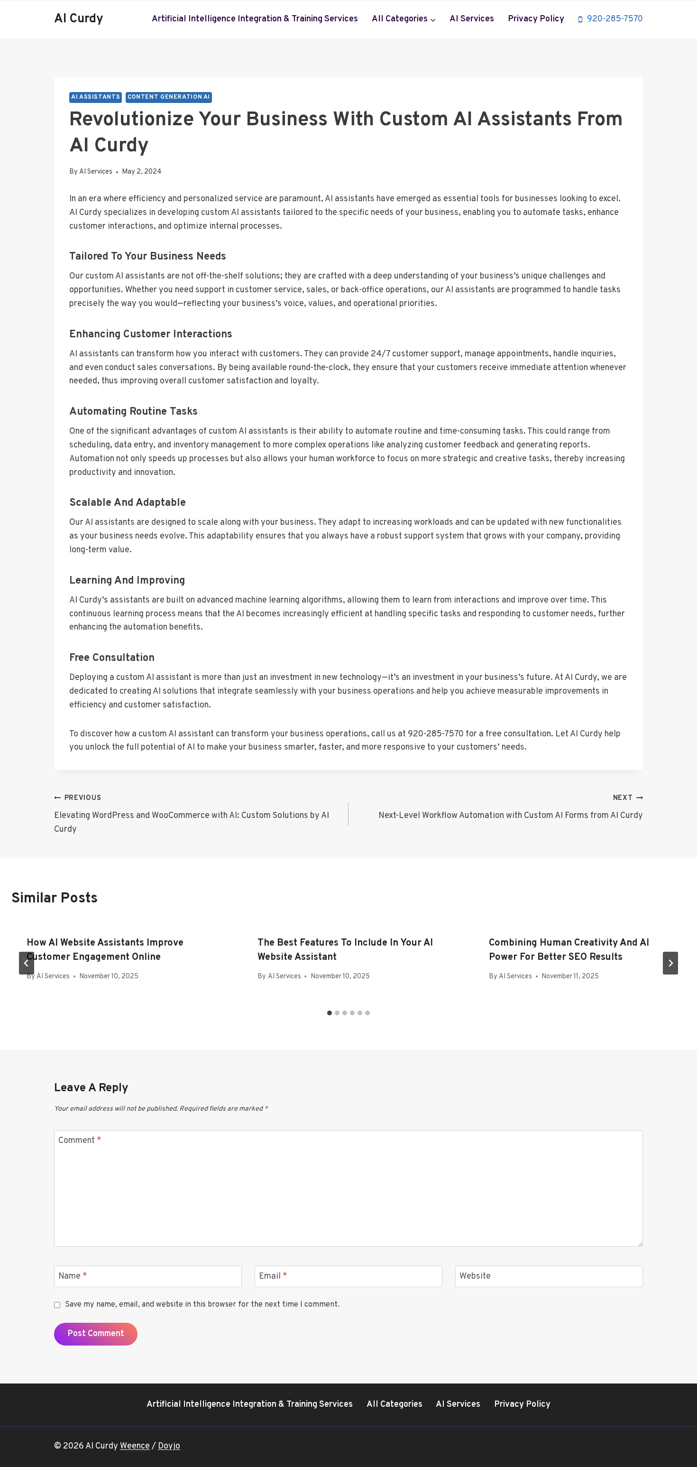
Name (72, 1277)
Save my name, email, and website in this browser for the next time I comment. (202, 1304)
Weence (135, 1446)
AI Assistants (95, 97)
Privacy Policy (536, 19)
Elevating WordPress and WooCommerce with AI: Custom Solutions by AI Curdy (191, 814)
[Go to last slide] (26, 963)
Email (273, 1277)
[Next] (670, 963)
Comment (79, 1140)
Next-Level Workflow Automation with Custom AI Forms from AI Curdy (510, 807)
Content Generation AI (169, 97)
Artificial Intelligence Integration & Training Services (255, 19)
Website (475, 1277)
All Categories (394, 1404)
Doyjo (169, 1446)
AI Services (471, 19)
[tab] (329, 1013)
